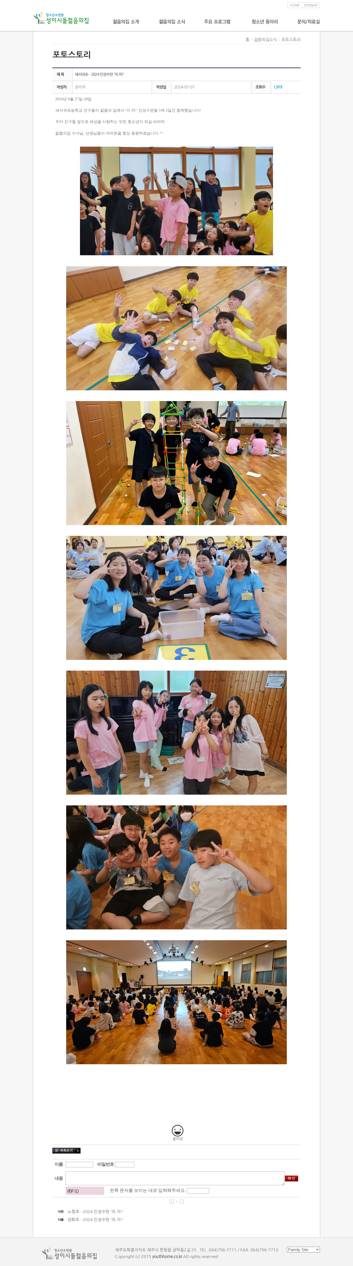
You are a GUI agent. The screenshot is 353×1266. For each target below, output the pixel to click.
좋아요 (177, 1139)
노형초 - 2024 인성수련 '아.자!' (96, 1211)
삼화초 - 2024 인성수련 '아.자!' (96, 1219)
